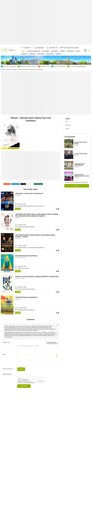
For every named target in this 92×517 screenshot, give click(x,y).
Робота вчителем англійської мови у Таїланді (81, 175)
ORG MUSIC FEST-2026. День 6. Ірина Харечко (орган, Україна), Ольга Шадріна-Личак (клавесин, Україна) (36, 215)
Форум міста (50, 53)
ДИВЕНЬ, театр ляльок (23, 268)
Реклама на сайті (71, 47)
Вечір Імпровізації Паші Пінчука (26, 256)
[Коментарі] (58, 209)
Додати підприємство (33, 51)
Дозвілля (53, 47)
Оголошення (45, 51)
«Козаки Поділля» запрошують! (26, 297)
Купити (17, 208)
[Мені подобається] (56, 209)
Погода (78, 51)
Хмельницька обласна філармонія (26, 226)
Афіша (23, 51)
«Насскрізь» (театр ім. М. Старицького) (29, 193)
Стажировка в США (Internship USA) (79, 164)
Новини (27, 47)
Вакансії (62, 51)
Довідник (39, 47)
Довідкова (32, 53)
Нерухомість (54, 51)
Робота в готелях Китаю (80, 153)
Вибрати (21, 369)
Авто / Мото (41, 53)
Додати (77, 185)
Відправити (24, 386)
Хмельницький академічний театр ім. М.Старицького (30, 205)
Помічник (58, 53)
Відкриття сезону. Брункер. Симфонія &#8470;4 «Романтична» (37, 276)
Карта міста (70, 51)
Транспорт (24, 53)
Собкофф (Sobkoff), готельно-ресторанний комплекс (30, 247)
